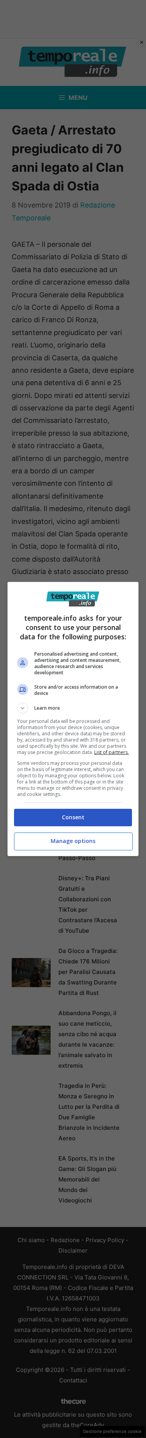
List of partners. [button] (111, 752)
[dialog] (73, 719)
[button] (73, 708)
